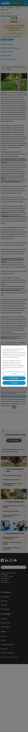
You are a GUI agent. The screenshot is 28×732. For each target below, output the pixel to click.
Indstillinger (14, 373)
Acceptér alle (14, 383)
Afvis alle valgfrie (14, 378)
